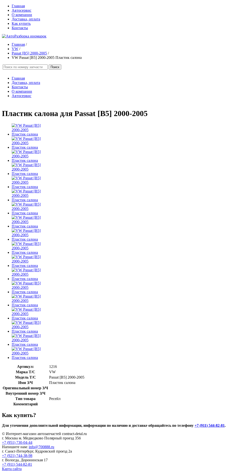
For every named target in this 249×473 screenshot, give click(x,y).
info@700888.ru (41, 447)
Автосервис (21, 10)
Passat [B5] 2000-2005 (29, 53)
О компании (22, 15)
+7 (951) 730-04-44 (17, 442)
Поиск (55, 67)
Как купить (21, 23)
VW (15, 49)
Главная (18, 6)
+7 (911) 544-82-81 (210, 425)
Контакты (20, 28)
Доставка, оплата (26, 19)
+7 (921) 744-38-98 (17, 456)
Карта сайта (12, 469)
